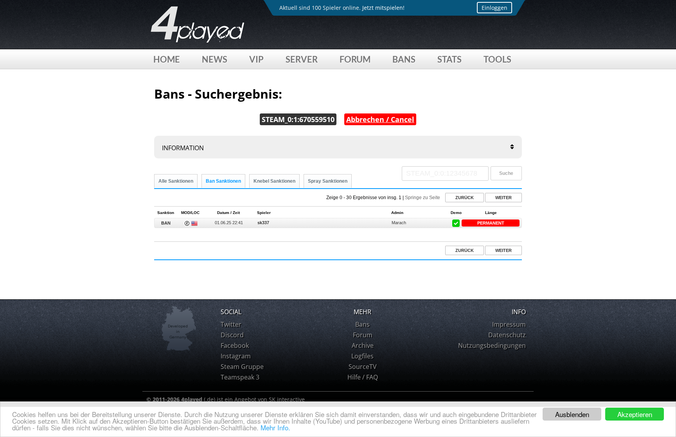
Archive (363, 345)
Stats (449, 59)
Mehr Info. (275, 427)
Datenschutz (507, 335)
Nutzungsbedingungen (492, 345)
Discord (232, 335)
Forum (355, 59)
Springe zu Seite (422, 197)
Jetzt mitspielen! (383, 7)
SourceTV (363, 366)
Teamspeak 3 (240, 377)
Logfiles (362, 356)
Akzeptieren (634, 414)
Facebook (235, 345)
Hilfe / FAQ (362, 377)
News (214, 59)
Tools (497, 59)
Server (302, 59)
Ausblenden (572, 414)
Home (166, 59)
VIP (256, 59)
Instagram (236, 356)
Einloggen (494, 7)
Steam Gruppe (242, 366)
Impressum (509, 324)
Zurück (464, 197)
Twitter (231, 324)
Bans (403, 59)
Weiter (503, 197)
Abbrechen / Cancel (380, 119)
